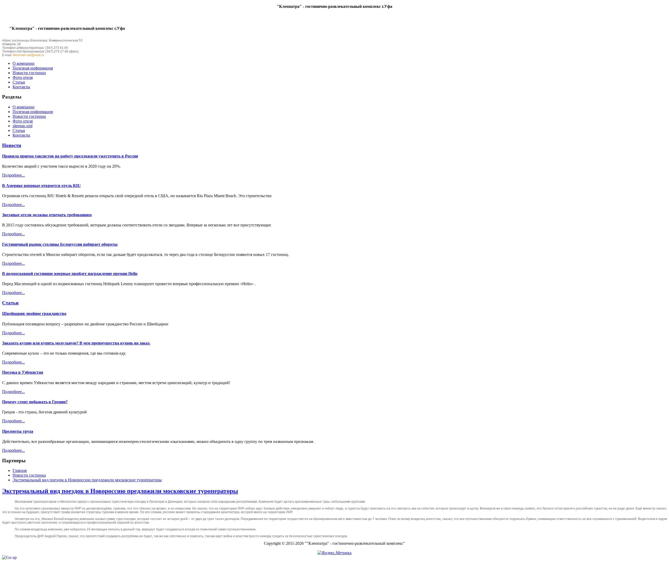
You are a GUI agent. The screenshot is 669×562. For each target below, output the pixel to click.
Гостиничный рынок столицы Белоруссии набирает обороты (60, 244)
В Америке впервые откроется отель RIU (41, 185)
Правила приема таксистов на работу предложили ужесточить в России (70, 156)
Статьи (19, 130)
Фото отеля (23, 121)
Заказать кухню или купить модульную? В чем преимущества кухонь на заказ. (76, 343)
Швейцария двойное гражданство (34, 313)
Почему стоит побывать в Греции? (35, 402)
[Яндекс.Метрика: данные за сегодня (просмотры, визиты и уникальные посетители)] (334, 553)
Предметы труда (17, 431)
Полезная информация (33, 111)
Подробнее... (13, 175)
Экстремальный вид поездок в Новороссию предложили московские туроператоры (120, 491)
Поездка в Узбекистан (22, 372)
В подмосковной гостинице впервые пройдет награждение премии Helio (69, 273)
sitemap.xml (22, 126)
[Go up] (9, 557)
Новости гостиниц (29, 116)
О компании (23, 107)
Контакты (21, 135)
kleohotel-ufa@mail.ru (28, 55)
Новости (11, 145)
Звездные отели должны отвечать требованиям (47, 215)
